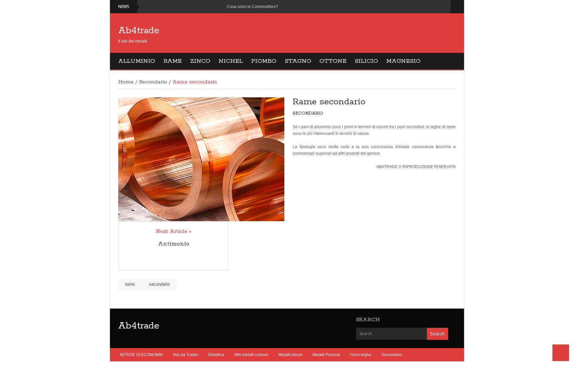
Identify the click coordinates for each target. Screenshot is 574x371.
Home (126, 82)
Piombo (263, 61)
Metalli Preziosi (326, 354)
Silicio (366, 61)
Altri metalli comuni (251, 354)
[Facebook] (428, 6)
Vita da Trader (185, 354)
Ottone (333, 61)
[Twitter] (436, 6)
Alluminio (136, 61)
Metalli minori (290, 354)
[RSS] (444, 6)
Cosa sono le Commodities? (252, 6)
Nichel (231, 61)
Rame (172, 61)
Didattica (216, 354)
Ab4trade (138, 31)
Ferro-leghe (360, 354)
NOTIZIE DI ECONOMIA (141, 354)
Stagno (298, 61)
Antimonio (173, 243)
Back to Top (560, 352)
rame (130, 284)
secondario (159, 284)
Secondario (153, 82)
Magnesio (403, 61)
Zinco (200, 61)
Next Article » (173, 231)
